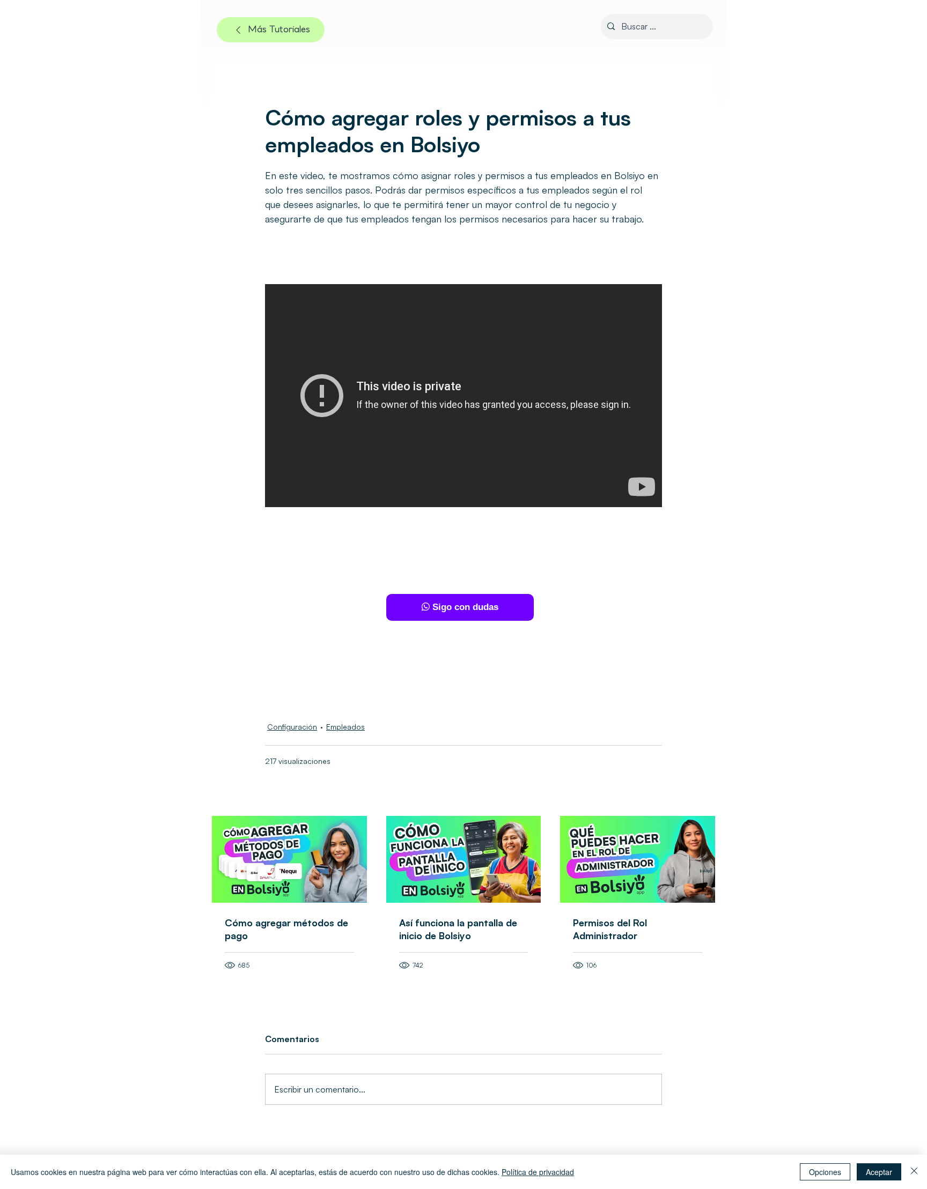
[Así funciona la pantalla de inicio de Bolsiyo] (463, 859)
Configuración (292, 726)
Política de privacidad (538, 1171)
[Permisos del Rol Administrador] (637, 859)
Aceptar (879, 1171)
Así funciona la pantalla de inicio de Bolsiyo (458, 929)
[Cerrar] (914, 1171)
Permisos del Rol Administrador (610, 929)
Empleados (345, 726)
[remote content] (463, 607)
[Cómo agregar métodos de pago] (289, 859)
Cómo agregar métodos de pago (286, 929)
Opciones (825, 1171)
